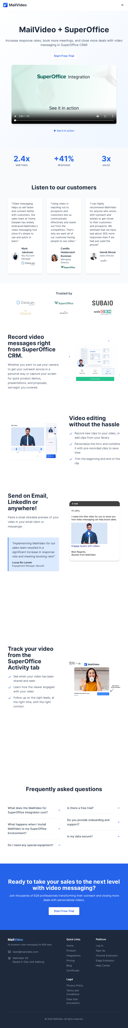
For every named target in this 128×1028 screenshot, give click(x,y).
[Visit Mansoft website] (64, 312)
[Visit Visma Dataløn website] (25, 303)
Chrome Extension (107, 955)
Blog (69, 965)
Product (71, 950)
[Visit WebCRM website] (102, 312)
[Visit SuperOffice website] (64, 303)
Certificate (72, 970)
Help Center (103, 965)
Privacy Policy (74, 985)
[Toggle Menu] (122, 4)
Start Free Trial (64, 56)
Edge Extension (105, 960)
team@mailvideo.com (25, 951)
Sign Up (100, 950)
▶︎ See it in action (64, 130)
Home (70, 945)
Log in (99, 945)
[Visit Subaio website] (102, 303)
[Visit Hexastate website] (25, 312)
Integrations (73, 955)
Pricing (70, 960)
